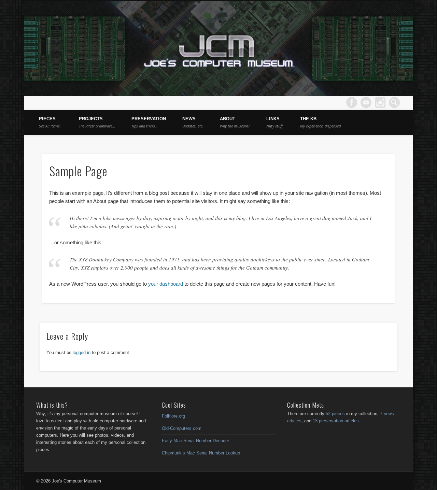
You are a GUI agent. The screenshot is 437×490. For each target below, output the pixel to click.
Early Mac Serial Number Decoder (195, 440)
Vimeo (366, 102)
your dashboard (165, 284)
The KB (321, 122)
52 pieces (335, 413)
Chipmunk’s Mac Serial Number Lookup (201, 452)
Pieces (50, 122)
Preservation (148, 122)
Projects (97, 122)
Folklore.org (173, 416)
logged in (81, 352)
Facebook (351, 102)
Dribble (380, 102)
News (192, 122)
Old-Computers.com (181, 428)
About (235, 122)
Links (275, 122)
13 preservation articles (336, 420)
